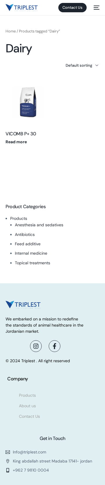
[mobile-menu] (95, 7)
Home (11, 31)
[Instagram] (36, 346)
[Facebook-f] (54, 346)
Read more (16, 141)
